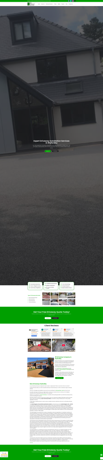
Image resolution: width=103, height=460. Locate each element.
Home (39, 4)
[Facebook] (68, 1)
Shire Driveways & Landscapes (65, 369)
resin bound (59, 368)
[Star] (75, 1)
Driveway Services (49, 4)
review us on (34, 335)
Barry (56, 329)
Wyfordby (31, 442)
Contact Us (71, 4)
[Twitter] (70, 1)
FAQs (66, 4)
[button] (28, 367)
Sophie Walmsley (46, 329)
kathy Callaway (68, 329)
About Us (43, 4)
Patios (55, 4)
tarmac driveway (43, 394)
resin (63, 390)
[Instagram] (73, 1)
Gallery (59, 4)
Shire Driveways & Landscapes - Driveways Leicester (34, 330)
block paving (65, 368)
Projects (62, 4)
